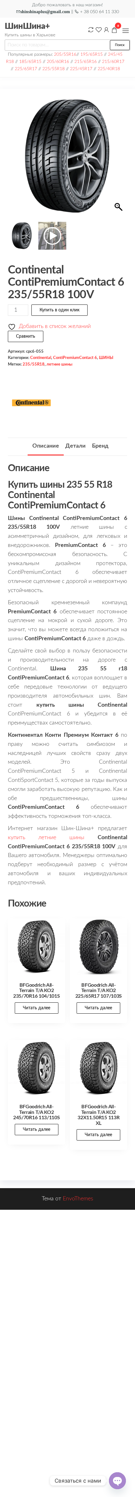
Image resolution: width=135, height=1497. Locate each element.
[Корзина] (114, 31)
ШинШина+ (27, 26)
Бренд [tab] (100, 446)
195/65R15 (91, 54)
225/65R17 (26, 68)
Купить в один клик (59, 310)
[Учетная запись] (106, 30)
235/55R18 (34, 364)
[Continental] (31, 402)
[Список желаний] (98, 30)
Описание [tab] (45, 446)
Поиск (120, 45)
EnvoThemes (78, 1199)
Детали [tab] (75, 446)
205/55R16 (65, 54)
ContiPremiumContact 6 (75, 358)
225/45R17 (81, 68)
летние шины (59, 364)
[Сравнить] (90, 30)
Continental (40, 358)
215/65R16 (85, 61)
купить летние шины (46, 837)
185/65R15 (30, 61)
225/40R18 (109, 68)
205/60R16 (58, 61)
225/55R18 (53, 68)
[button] (125, 30)
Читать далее (36, 1008)
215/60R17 (113, 61)
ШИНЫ (106, 358)
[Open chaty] (117, 1480)
